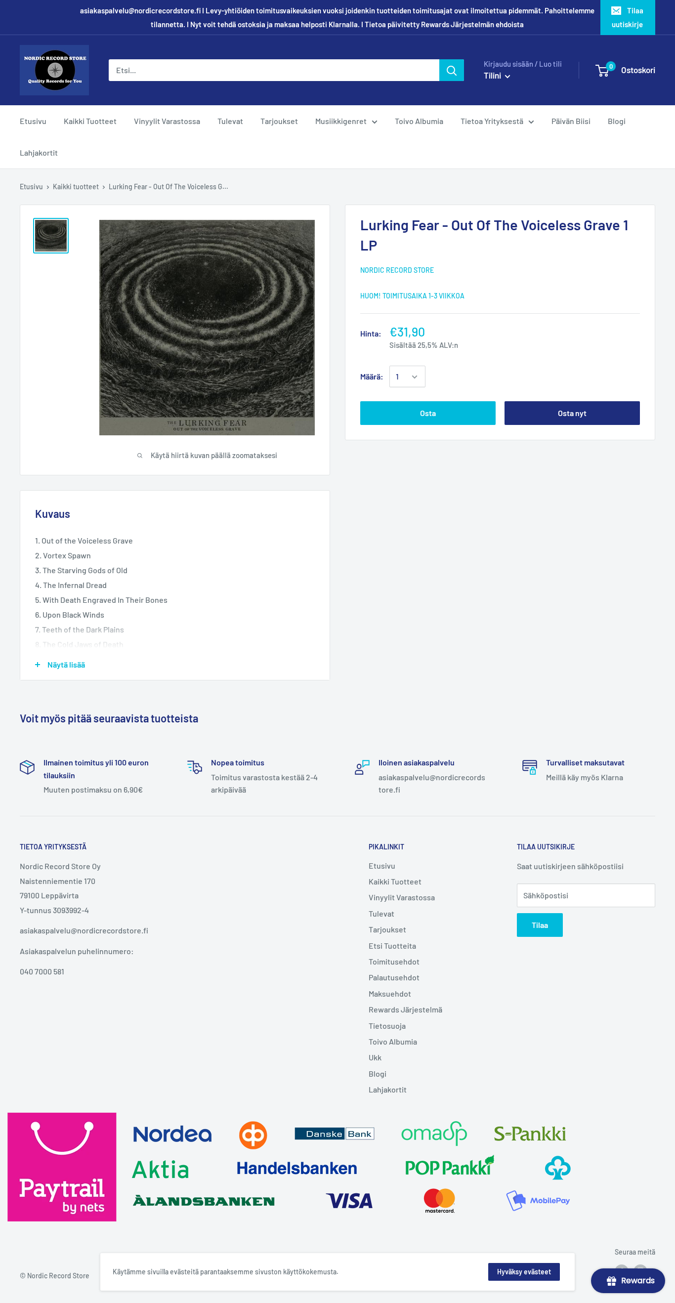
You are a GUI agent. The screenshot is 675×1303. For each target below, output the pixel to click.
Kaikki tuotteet (76, 186)
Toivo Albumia (393, 1041)
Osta (428, 413)
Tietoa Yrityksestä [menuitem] (492, 121)
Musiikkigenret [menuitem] (341, 121)
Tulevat (381, 913)
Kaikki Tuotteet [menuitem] (90, 121)
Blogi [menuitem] (617, 121)
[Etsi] (451, 70)
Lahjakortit (388, 1089)
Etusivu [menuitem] (33, 121)
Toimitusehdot (394, 961)
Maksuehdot (390, 993)
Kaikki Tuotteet (395, 881)
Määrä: (371, 376)
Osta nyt (572, 413)
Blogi (377, 1073)
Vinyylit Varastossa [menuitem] (167, 121)
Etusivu (31, 186)
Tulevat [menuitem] (230, 121)
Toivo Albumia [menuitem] (419, 121)
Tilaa (540, 924)
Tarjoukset (387, 929)
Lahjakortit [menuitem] (39, 152)
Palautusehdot (394, 977)
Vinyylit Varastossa (402, 897)
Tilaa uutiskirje (627, 17)
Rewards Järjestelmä (405, 1009)
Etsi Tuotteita (392, 945)
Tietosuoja (387, 1025)
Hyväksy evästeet (524, 1271)
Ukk (375, 1057)
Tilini (493, 75)
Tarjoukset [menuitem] (279, 121)
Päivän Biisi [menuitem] (571, 121)
